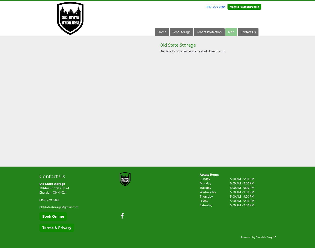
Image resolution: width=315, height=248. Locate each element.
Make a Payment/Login (244, 6)
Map (231, 32)
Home (162, 32)
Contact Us (248, 32)
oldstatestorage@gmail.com (58, 207)
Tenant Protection (209, 32)
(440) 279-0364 (215, 7)
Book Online (53, 216)
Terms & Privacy (56, 227)
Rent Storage (181, 32)
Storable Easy (264, 237)
